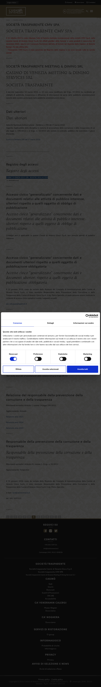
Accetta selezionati (50, 369)
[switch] (38, 359)
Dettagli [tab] (50, 323)
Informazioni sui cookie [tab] (83, 323)
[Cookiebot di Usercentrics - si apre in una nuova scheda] (87, 316)
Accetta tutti (82, 369)
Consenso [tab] (17, 323)
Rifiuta (18, 369)
